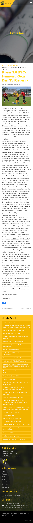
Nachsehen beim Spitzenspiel (12, 436)
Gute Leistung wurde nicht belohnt (13, 358)
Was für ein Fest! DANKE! (10, 322)
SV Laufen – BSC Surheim (11, 412)
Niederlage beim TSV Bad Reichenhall (14, 361)
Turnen (4, 476)
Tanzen (4, 479)
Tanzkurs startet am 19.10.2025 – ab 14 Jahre (16, 424)
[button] (31, 3)
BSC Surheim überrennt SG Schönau (14, 439)
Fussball (4, 474)
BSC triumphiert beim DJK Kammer (13, 330)
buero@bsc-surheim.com (12, 495)
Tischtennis (5, 487)
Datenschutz (27, 520)
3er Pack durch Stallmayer (11, 349)
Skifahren (5, 484)
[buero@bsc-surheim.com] (3, 495)
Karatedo (5, 482)
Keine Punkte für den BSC (11, 376)
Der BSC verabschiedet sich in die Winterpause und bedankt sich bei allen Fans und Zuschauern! (16, 402)
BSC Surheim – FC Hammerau (12, 418)
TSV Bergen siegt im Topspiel (12, 421)
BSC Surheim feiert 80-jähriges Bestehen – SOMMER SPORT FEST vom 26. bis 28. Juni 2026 (16, 366)
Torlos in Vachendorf (9, 379)
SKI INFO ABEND (8, 415)
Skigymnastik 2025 (8, 433)
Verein (4, 471)
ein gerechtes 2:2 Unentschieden (13, 341)
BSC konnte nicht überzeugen (12, 333)
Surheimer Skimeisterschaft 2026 (13, 397)
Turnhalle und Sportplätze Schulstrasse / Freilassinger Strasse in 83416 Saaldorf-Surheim (16, 505)
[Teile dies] (4, 303)
